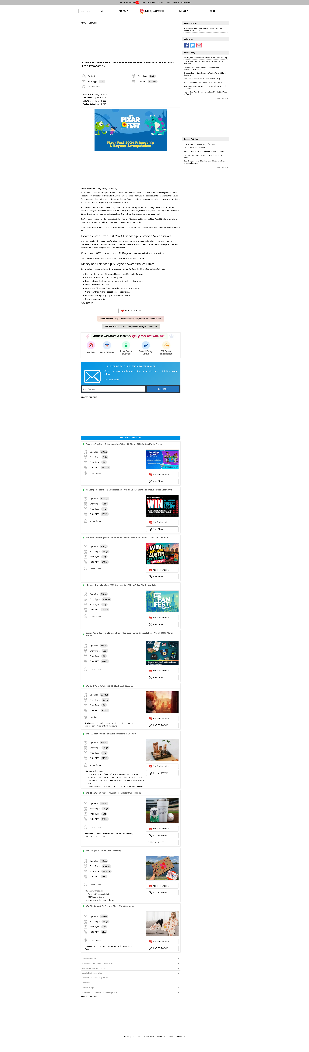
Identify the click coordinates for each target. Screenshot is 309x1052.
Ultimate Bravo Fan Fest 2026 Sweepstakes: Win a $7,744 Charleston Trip (121, 585)
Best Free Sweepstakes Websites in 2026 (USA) (202, 79)
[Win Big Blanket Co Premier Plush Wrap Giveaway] (162, 935)
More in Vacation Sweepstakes (94, 968)
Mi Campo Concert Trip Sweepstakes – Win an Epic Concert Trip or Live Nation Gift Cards (129, 489)
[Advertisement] (130, 41)
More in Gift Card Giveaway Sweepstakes (98, 963)
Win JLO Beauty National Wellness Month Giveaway (111, 733)
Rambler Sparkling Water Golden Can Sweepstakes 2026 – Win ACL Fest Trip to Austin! (127, 537)
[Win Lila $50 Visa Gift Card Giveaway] (162, 879)
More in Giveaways (89, 958)
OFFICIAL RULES (156, 842)
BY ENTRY (121, 11)
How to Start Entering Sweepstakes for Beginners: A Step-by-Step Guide (203, 62)
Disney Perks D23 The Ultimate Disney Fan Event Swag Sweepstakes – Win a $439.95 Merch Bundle (129, 634)
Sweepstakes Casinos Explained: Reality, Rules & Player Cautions (205, 74)
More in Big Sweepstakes (92, 973)
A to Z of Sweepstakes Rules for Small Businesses (203, 82)
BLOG (160, 2)
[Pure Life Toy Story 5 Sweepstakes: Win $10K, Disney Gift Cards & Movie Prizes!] (162, 468)
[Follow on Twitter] (192, 45)
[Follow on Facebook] (186, 45)
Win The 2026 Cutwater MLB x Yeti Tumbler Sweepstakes (113, 793)
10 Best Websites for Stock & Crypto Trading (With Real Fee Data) (205, 87)
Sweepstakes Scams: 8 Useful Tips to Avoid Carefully (204, 151)
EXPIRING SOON (148, 2)
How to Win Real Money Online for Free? (199, 144)
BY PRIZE (182, 11)
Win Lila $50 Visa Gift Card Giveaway (103, 850)
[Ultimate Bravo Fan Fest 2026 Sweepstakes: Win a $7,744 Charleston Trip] (162, 611)
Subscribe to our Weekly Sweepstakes (130, 366)
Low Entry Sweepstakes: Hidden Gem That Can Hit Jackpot (203, 156)
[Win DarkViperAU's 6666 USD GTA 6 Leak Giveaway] (162, 712)
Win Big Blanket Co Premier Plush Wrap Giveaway (110, 906)
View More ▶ (222, 98)
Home (126, 1036)
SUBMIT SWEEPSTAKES (181, 2)
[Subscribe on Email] (198, 45)
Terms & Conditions (165, 1036)
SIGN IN (213, 11)
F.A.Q (167, 2)
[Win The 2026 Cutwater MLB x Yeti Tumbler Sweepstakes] (162, 822)
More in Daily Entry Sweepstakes (95, 978)
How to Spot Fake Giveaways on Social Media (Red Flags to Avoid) (205, 93)
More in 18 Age (88, 987)
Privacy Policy (148, 1036)
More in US (86, 983)
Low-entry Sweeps (128, 2)
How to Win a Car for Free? (194, 148)
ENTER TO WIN (161, 725)
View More (158, 481)
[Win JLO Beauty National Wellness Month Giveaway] (162, 760)
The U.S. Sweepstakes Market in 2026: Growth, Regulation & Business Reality (201, 68)
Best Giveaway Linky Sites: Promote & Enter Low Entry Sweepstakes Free (204, 162)
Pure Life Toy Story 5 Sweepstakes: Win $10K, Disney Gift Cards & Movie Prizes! (124, 444)
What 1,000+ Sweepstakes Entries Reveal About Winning (205, 58)
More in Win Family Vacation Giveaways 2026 (99, 992)
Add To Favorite (133, 310)
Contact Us (180, 1036)
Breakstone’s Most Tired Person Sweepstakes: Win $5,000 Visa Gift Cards (203, 29)
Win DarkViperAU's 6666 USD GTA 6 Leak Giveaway (110, 686)
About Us (136, 1036)
